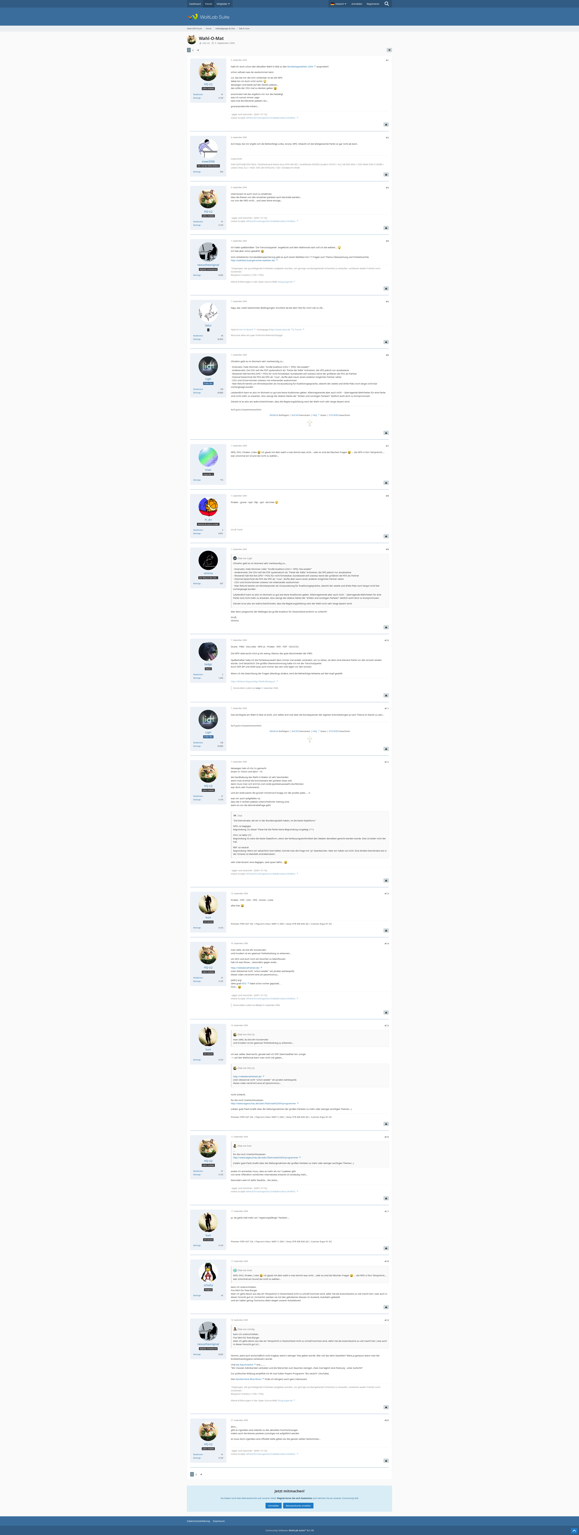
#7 (387, 445)
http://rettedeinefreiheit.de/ (245, 967)
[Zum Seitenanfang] (574, 1530)
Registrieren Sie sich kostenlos (294, 1498)
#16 (387, 1136)
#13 (387, 893)
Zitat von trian (244, 1270)
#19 (387, 1320)
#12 (387, 761)
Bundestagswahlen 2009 (300, 66)
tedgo (258, 688)
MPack (249, 117)
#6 (387, 354)
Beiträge (197, 98)
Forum (298, 329)
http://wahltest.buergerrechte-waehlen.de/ (253, 260)
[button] (338, 4)
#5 (387, 301)
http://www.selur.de (280, 329)
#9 (387, 549)
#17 (387, 1211)
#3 (387, 187)
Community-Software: (289, 1530)
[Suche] (386, 4)
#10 (387, 640)
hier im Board (246, 329)
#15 (387, 1025)
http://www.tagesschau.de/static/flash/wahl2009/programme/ (263, 1103)
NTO (244, 983)
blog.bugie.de (285, 281)
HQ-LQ (206, 42)
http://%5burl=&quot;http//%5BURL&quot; (253, 681)
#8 (387, 495)
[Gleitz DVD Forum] (289, 16)
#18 (387, 1261)
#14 (387, 943)
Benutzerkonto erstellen (298, 1505)
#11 (387, 708)
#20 (387, 1420)
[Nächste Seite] (198, 50)
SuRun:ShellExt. (288, 117)
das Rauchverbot (244, 1364)
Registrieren (373, 3)
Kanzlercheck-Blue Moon (248, 1379)
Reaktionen (198, 94)
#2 (387, 137)
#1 (387, 60)
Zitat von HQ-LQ (246, 1034)
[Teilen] (389, 50)
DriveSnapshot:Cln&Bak (266, 117)
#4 (387, 240)
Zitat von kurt (244, 1145)
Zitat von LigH (244, 558)
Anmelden (356, 3)
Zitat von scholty (246, 1329)
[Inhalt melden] (386, 124)
